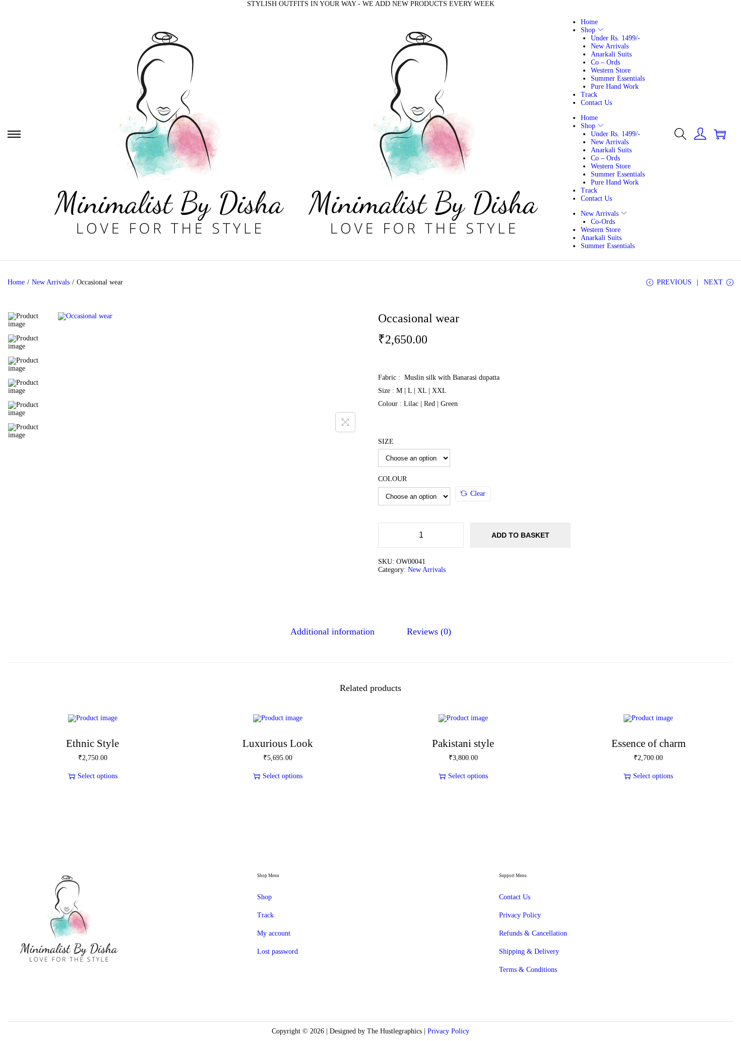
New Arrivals (51, 282)
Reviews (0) (429, 631)
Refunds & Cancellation (533, 933)
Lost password (277, 951)
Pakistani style (463, 743)
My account (273, 933)
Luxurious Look (277, 743)
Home (16, 282)
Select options (97, 776)
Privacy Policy (520, 915)
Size (386, 441)
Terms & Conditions (528, 969)
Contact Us (514, 897)
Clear (477, 493)
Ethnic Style (92, 743)
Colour (392, 479)
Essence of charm (648, 743)
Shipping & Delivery (529, 951)
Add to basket (520, 535)
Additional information (332, 631)
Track (265, 915)
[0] (720, 134)
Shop (264, 897)
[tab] (332, 631)
